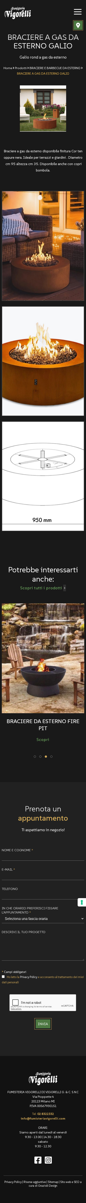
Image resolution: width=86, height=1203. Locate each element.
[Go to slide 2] (40, 756)
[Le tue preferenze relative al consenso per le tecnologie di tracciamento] (82, 902)
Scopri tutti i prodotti (41, 587)
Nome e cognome (17, 850)
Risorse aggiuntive (35, 1182)
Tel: (43, 1114)
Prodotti (21, 68)
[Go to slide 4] (51, 756)
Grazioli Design (47, 1186)
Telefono (10, 889)
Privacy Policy (28, 977)
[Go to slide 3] (46, 756)
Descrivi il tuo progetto (23, 932)
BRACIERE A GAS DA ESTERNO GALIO (43, 74)
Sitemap (53, 1182)
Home (8, 68)
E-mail (8, 869)
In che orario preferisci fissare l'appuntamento (30, 910)
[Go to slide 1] (35, 756)
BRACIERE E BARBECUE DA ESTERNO (55, 68)
